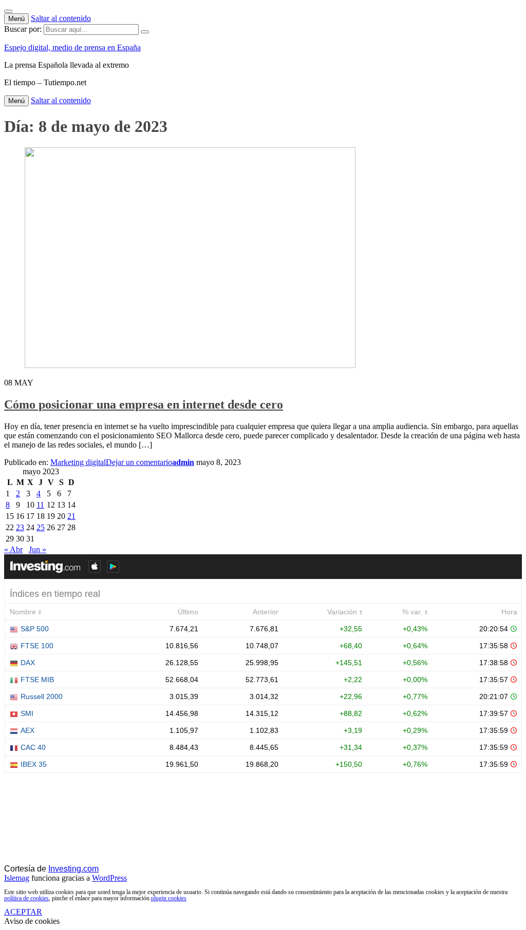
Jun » (37, 549)
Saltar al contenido (61, 18)
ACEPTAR (23, 911)
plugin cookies (168, 898)
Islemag (16, 878)
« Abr (13, 549)
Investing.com (73, 868)
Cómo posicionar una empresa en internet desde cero (143, 404)
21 (71, 516)
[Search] (145, 31)
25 (40, 527)
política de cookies (26, 898)
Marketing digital (78, 462)
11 (40, 504)
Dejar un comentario (139, 462)
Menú (16, 19)
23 (20, 527)
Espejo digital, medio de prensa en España (72, 47)
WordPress (109, 878)
